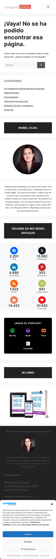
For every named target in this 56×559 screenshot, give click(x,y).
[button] (52, 504)
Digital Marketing (11, 93)
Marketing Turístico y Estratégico (18, 105)
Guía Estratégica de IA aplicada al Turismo (21, 486)
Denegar (28, 542)
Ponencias (8, 110)
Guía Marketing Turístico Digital (16, 482)
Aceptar (28, 534)
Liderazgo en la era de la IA (16, 101)
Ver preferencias (28, 549)
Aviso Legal (44, 555)
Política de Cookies (14, 555)
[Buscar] (41, 65)
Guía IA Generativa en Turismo (16, 490)
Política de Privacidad (31, 555)
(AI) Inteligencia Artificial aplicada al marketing (24, 88)
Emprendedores (11, 97)
